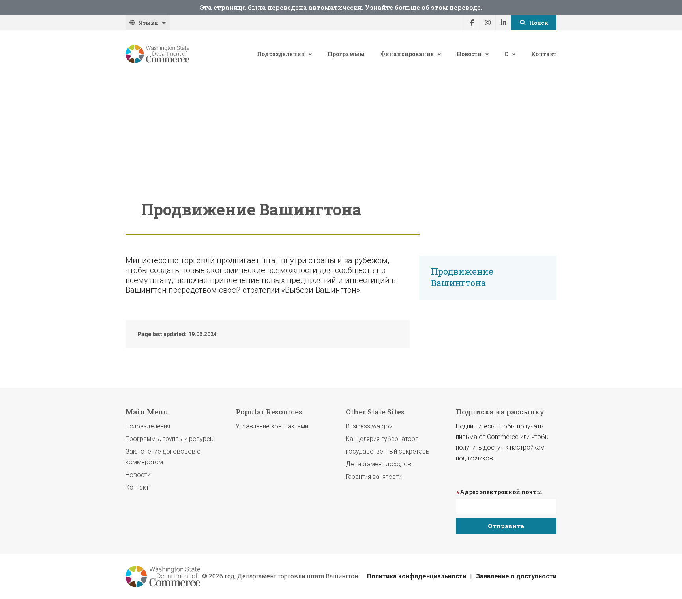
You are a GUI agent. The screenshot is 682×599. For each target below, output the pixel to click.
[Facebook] (472, 22)
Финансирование (407, 54)
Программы (346, 54)
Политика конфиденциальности (416, 576)
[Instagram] (487, 22)
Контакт (543, 54)
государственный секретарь (387, 451)
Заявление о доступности (516, 576)
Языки (148, 22)
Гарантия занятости (374, 476)
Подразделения (281, 54)
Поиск (538, 22)
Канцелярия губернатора (382, 439)
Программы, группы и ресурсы (170, 439)
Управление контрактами (272, 426)
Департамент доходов (378, 464)
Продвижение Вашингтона (462, 277)
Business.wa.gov (369, 426)
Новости (469, 54)
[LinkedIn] (503, 22)
